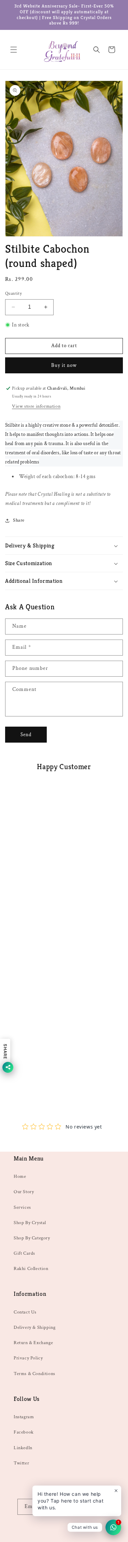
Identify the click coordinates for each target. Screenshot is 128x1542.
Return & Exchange (33, 1343)
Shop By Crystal (30, 1223)
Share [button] (19, 520)
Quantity (13, 293)
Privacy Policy (28, 1358)
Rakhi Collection (31, 1269)
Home (20, 1176)
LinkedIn (23, 1448)
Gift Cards (24, 1253)
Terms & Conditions (34, 1374)
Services (22, 1207)
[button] (13, 49)
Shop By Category (32, 1238)
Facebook (24, 1432)
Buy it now (64, 365)
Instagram (24, 1417)
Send (25, 734)
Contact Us (25, 1312)
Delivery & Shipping (34, 1327)
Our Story (24, 1192)
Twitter (21, 1463)
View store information (36, 406)
